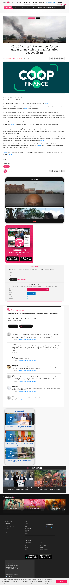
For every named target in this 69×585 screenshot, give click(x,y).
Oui (11, 272)
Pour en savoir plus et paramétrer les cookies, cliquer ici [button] (37, 583)
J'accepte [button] (61, 581)
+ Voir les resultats (21, 279)
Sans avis (13, 275)
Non (12, 274)
